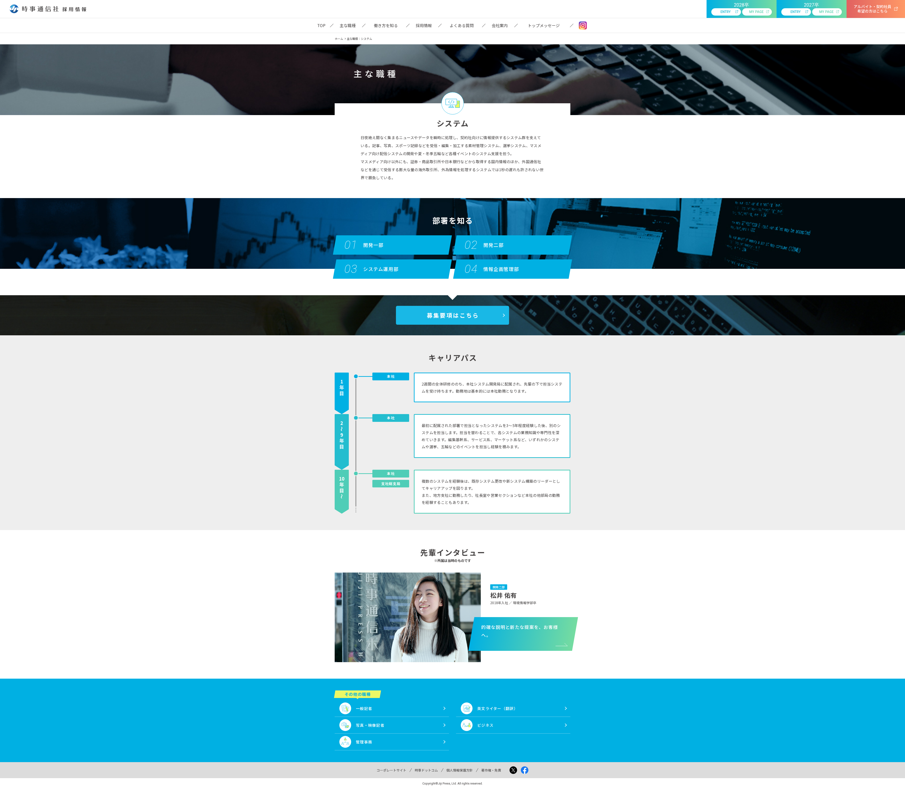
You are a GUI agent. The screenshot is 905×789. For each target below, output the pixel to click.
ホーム (339, 39)
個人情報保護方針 (459, 770)
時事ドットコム (426, 770)
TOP (321, 25)
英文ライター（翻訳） (497, 708)
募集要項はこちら (453, 315)
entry (725, 12)
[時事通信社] (34, 8)
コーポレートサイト (391, 770)
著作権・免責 (491, 770)
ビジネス (485, 725)
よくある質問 (462, 25)
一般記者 (364, 708)
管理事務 (364, 742)
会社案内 (500, 25)
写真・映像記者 (370, 725)
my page (756, 12)
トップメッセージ (544, 25)
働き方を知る (386, 25)
